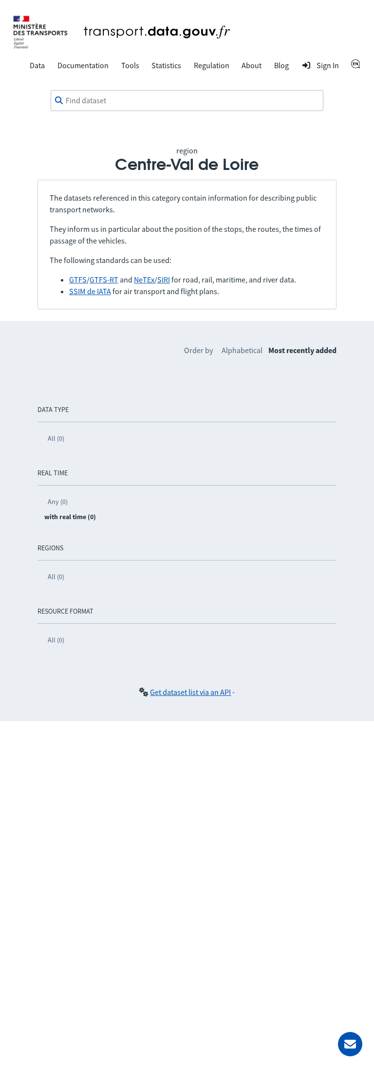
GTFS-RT (104, 279)
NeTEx (144, 279)
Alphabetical (242, 350)
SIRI (163, 279)
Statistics (166, 65)
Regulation (211, 65)
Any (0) (58, 501)
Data (37, 65)
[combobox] (187, 101)
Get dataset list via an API (190, 692)
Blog (281, 65)
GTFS (78, 279)
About (252, 65)
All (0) (56, 438)
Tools (130, 65)
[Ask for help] (350, 1044)
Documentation (83, 65)
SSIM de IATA (90, 291)
